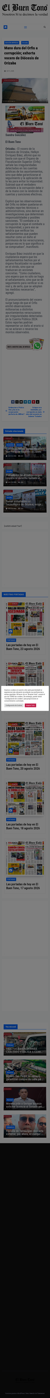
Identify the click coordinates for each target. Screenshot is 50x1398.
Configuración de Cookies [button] (14, 705)
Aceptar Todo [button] (30, 705)
